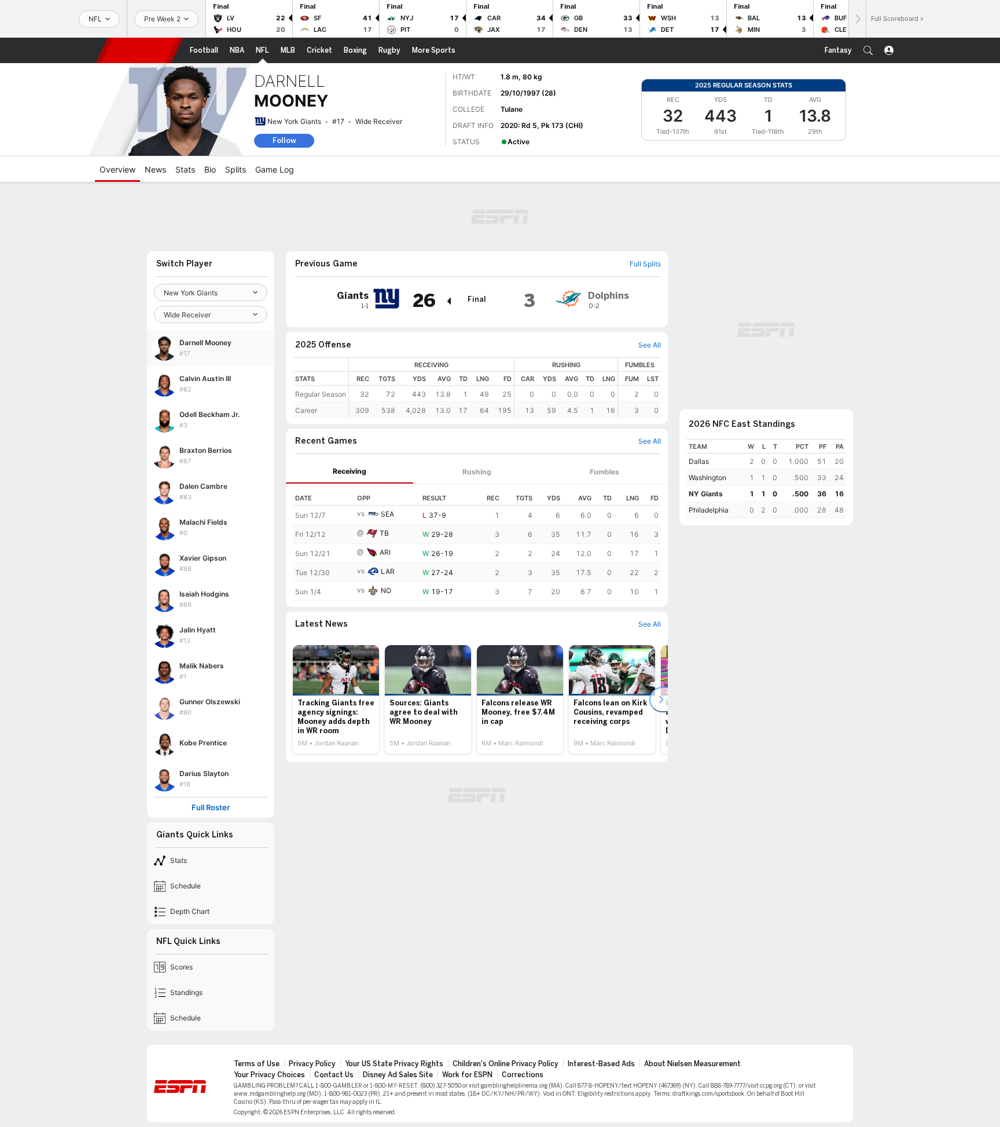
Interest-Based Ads (601, 1064)
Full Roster (211, 807)
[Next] (857, 19)
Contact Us (334, 1075)
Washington (707, 477)
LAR (388, 571)
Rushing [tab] (476, 471)
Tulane (512, 109)
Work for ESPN (467, 1075)
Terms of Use (257, 1064)
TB (384, 533)
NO (386, 590)
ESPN (139, 50)
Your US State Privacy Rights (394, 1064)
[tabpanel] (477, 542)
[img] (448, 301)
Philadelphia (709, 510)
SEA (387, 514)
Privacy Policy (312, 1064)
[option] (336, 699)
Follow (284, 140)
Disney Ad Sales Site (398, 1075)
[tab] (349, 472)
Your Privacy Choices (269, 1075)
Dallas (699, 461)
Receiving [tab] (349, 471)
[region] (505, 387)
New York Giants (294, 121)
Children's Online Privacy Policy (505, 1064)
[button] (868, 50)
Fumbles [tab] (604, 471)
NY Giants (706, 493)
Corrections (522, 1075)
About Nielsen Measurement (692, 1064)
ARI (385, 552)
